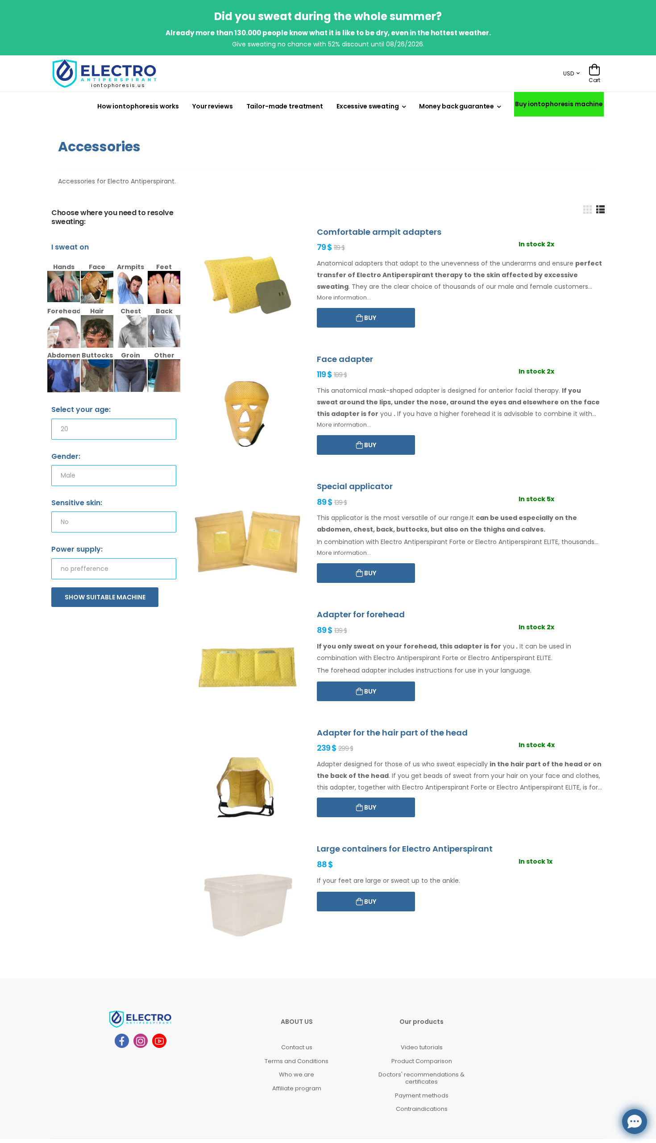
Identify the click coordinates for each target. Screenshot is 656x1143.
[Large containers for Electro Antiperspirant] (248, 903)
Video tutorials (422, 1047)
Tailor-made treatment (284, 106)
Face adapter (345, 359)
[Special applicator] (248, 541)
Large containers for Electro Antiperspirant (405, 848)
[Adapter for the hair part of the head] (248, 787)
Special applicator (355, 486)
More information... (344, 297)
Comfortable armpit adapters (379, 231)
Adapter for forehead (361, 614)
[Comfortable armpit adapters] (248, 287)
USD (568, 73)
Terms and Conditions (296, 1061)
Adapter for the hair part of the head (392, 732)
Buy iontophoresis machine (559, 104)
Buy (369, 317)
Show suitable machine (105, 597)
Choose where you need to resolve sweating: (112, 217)
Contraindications (422, 1109)
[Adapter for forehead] (248, 669)
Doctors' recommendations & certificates (421, 1078)
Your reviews (212, 106)
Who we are (296, 1074)
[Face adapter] (248, 414)
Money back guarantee (456, 106)
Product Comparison (421, 1061)
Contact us (296, 1047)
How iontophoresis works (138, 106)
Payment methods (421, 1095)
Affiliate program (296, 1088)
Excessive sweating (367, 106)
